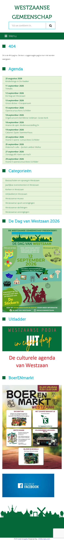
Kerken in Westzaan (14, 189)
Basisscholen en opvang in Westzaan (22, 180)
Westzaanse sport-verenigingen (20, 203)
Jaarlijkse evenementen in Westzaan (22, 184)
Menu (13, 36)
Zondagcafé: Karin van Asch (18, 153)
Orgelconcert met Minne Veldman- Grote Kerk (26, 116)
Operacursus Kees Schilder (18, 109)
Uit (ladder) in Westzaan (16, 194)
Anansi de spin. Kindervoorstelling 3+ (22, 124)
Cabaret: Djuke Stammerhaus (18, 131)
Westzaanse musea (14, 198)
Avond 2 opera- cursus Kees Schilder (22, 138)
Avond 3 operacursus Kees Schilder (21, 160)
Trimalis (14, 87)
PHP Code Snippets (21, 539)
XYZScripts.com (44, 539)
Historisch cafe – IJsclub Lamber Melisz (23, 145)
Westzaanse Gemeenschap (32, 12)
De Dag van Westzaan (15, 94)
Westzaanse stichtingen (16, 207)
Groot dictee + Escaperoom (18, 102)
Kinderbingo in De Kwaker (17, 80)
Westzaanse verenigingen (17, 212)
